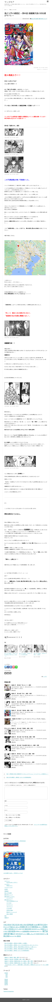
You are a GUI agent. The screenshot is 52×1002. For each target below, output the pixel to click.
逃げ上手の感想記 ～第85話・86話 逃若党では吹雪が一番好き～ (19, 948)
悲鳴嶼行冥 (23, 927)
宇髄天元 (12, 927)
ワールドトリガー (9, 887)
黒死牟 (19, 936)
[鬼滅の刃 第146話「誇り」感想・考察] (7, 696)
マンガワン (7, 884)
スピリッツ (7, 881)
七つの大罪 (9, 908)
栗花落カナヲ (13, 929)
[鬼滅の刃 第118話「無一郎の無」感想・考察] (7, 739)
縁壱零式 (24, 934)
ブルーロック (10, 906)
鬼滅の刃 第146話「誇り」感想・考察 (21, 693)
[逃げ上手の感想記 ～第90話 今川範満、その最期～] (40, 648)
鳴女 (16, 936)
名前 (5, 800)
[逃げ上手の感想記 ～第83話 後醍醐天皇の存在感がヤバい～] (11, 667)
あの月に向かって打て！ (12, 882)
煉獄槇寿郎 (34, 929)
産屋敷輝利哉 (32, 931)
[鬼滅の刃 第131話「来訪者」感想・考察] (7, 713)
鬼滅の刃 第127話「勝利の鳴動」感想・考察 (23, 702)
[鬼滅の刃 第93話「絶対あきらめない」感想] (7, 765)
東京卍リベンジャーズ (12, 912)
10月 (7, 977)
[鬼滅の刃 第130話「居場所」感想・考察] (7, 731)
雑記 (6, 915)
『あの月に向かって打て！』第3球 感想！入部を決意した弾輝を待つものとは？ (23, 964)
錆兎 (45, 934)
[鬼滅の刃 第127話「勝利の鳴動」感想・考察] (7, 704)
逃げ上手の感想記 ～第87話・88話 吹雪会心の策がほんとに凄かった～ (10, 655)
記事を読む (13, 690)
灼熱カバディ (10, 885)
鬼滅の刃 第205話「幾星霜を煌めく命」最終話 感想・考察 (19, 961)
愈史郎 (29, 927)
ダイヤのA (9, 903)
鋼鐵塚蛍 (42, 934)
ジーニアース (10, 898)
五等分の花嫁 (10, 910)
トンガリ (45, 676)
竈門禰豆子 (11, 934)
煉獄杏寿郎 (28, 929)
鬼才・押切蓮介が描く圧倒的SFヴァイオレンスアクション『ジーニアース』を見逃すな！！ (27, 774)
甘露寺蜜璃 (11, 931)
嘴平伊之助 (42, 925)
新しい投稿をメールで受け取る (13, 817)
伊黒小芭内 (23, 925)
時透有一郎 (40, 927)
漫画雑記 (7, 891)
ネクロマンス (10, 904)
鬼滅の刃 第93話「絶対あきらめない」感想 (22, 762)
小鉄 (16, 927)
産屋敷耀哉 (25, 931)
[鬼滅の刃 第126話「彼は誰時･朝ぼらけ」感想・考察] (7, 748)
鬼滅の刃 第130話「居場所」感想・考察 (22, 728)
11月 (7, 975)
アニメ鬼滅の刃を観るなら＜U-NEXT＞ (12, 851)
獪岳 (45, 929)
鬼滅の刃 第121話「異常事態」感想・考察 (14, 959)
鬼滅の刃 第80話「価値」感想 (12, 957)
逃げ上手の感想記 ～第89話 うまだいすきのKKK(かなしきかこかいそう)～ (21, 945)
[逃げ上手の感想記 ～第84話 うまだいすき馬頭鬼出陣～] (25, 648)
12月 (7, 974)
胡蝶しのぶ (30, 934)
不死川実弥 (7, 925)
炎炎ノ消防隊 (10, 914)
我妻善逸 (34, 927)
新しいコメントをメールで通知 (13, 815)
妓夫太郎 (7, 927)
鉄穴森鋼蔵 (37, 934)
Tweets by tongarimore (8, 991)
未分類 (6, 889)
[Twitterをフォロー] (5, 673)
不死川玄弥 (15, 925)
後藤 (18, 927)
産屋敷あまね (18, 931)
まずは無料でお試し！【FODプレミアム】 (13, 873)
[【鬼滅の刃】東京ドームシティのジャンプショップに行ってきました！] (7, 721)
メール (5, 805)
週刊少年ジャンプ (43, 18)
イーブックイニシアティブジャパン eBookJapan (14, 840)
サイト (5, 810)
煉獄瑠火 (38, 929)
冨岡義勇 (30, 925)
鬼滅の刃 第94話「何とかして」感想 (21, 685)
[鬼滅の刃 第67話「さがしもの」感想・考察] (7, 756)
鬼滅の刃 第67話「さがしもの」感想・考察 (22, 753)
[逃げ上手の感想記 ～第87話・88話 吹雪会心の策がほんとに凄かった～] (11, 648)
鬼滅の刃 (7, 917)
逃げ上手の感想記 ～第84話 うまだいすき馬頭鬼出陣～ (19, 777)
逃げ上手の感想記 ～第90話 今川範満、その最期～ (16, 943)
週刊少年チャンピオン (10, 896)
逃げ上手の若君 (34, 18)
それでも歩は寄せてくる (12, 901)
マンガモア (9, 2)
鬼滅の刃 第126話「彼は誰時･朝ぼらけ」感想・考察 (25, 745)
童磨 (17, 934)
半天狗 (35, 924)
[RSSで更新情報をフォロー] (10, 673)
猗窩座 (43, 929)
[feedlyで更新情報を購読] (8, 673)
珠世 (6, 931)
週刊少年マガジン (9, 899)
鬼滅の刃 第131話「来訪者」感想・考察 (22, 710)
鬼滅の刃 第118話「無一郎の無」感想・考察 (23, 737)
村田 (8, 929)
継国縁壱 (20, 934)
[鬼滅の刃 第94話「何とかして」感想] (7, 688)
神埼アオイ (39, 931)
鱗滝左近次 (12, 936)
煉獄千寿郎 (21, 929)
